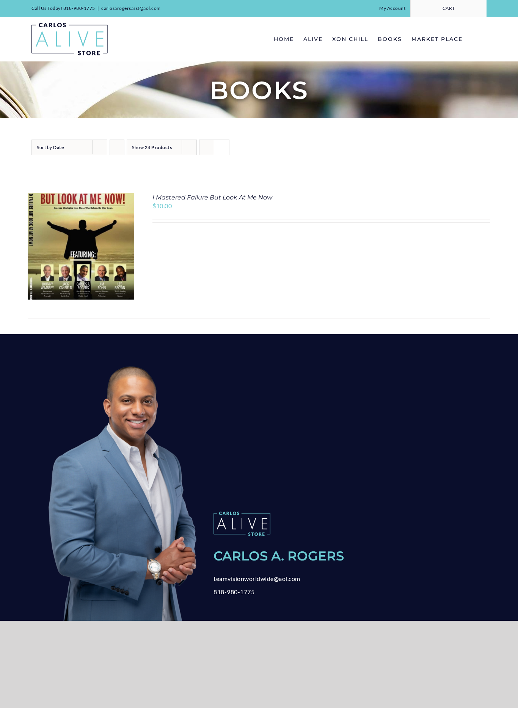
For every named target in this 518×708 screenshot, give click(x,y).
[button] (474, 39)
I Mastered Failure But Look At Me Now (212, 197)
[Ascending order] (117, 147)
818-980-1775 (233, 591)
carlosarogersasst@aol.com (131, 8)
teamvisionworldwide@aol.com (256, 578)
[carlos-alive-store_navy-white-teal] (241, 514)
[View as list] (221, 147)
